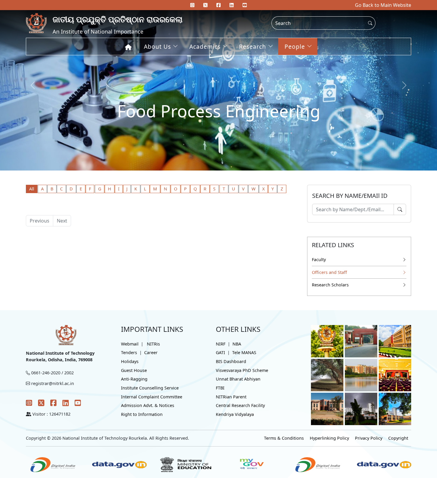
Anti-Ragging (134, 379)
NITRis (153, 344)
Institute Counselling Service (150, 388)
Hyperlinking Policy (329, 438)
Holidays (130, 361)
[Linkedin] (231, 5)
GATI (220, 352)
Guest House (134, 370)
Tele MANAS (244, 352)
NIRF (220, 344)
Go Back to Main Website (383, 5)
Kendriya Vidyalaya (235, 414)
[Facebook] (53, 403)
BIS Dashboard (231, 361)
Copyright (398, 438)
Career (151, 352)
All (31, 189)
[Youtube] (245, 5)
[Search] (400, 209)
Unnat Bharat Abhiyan (238, 379)
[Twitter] (41, 403)
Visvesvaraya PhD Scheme (242, 370)
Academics (205, 46)
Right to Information (142, 414)
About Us (157, 46)
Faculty (319, 259)
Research (252, 46)
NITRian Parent (231, 397)
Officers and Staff (329, 272)
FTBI (220, 388)
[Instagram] (29, 403)
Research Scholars (330, 285)
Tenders (129, 352)
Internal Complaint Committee (151, 397)
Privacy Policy (368, 438)
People (294, 46)
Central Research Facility (240, 405)
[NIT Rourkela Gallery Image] (327, 340)
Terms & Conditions (284, 438)
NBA (236, 344)
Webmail (130, 344)
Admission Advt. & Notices (147, 405)
